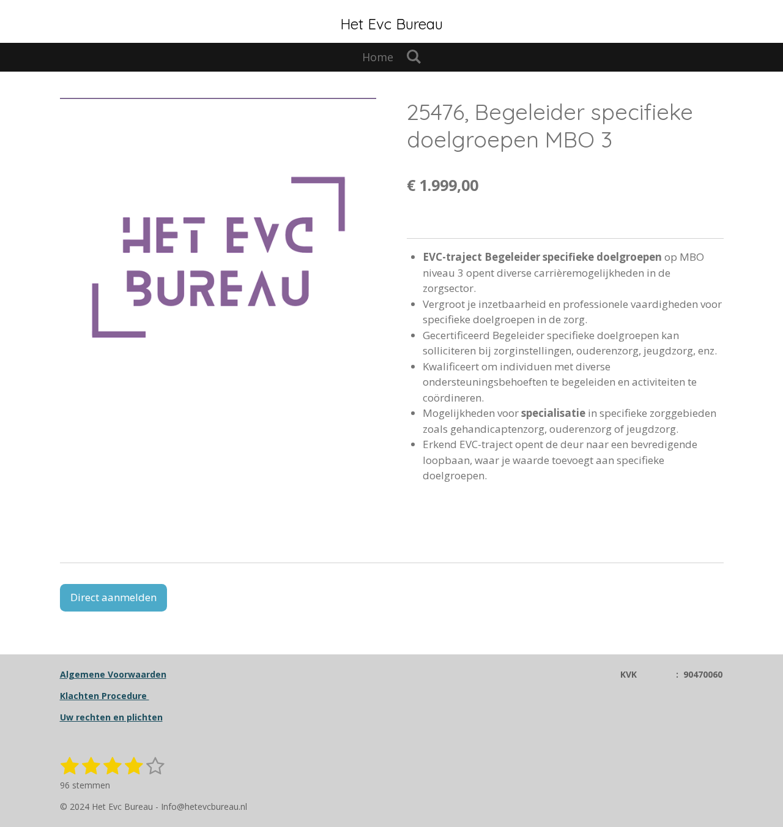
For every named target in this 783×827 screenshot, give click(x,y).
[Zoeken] (413, 56)
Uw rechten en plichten (111, 717)
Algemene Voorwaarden (113, 674)
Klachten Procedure (104, 696)
